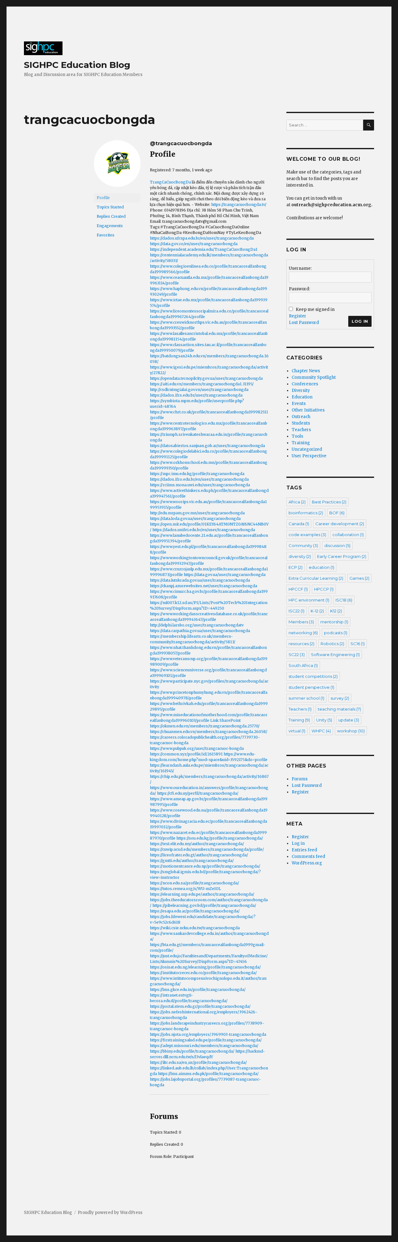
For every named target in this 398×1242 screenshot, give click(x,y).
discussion (337, 545)
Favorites (105, 235)
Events (299, 403)
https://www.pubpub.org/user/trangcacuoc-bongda (197, 748)
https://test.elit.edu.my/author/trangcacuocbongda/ (197, 843)
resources (301, 643)
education (321, 567)
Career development (339, 523)
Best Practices (329, 501)
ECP (296, 567)
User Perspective (309, 456)
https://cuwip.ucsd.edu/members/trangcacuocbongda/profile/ (207, 849)
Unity (324, 719)
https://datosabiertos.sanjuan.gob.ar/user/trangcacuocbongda (207, 445)
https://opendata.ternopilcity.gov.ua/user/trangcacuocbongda (206, 378)
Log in (298, 843)
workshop (351, 730)
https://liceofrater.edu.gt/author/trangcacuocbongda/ (199, 855)
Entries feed (304, 850)
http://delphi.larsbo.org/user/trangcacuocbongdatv (197, 625)
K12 (336, 610)
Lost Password (304, 322)
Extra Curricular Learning (316, 578)
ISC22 (296, 610)
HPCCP (324, 589)
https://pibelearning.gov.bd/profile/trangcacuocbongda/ (204, 905)
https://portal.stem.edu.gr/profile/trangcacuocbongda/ (200, 1006)
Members (301, 621)
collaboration (348, 534)
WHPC (321, 730)
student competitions (313, 676)
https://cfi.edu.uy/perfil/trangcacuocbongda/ (197, 793)
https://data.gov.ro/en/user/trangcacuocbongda (194, 243)
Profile (103, 197)
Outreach (301, 416)
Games (359, 578)
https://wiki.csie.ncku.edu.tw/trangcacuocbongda (195, 928)
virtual (297, 730)
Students (301, 423)
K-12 (317, 610)
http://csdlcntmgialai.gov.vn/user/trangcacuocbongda (199, 389)
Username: (300, 268)
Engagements (110, 225)
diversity (300, 556)
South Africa (303, 665)
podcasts (335, 632)
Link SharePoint (225, 720)
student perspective (311, 687)
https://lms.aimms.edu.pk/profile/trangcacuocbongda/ (208, 1073)
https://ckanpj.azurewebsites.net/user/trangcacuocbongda (203, 585)
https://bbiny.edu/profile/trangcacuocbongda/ (192, 1051)
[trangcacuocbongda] (117, 166)
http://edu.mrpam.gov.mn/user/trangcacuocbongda (197, 513)
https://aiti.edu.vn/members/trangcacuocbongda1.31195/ (202, 384)
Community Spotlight (314, 377)
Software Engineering (335, 654)
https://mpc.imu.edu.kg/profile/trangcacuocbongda (197, 473)
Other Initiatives (308, 410)
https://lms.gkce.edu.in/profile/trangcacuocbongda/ (198, 989)
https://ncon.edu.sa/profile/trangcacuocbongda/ (194, 883)
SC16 (357, 643)
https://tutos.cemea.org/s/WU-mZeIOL (185, 888)
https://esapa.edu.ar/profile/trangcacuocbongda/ (195, 911)
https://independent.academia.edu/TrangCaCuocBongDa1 (203, 249)
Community (303, 545)
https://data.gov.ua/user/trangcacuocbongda (225, 574)
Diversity (301, 390)
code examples (307, 534)
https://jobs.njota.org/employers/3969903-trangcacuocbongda (208, 1034)
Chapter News (306, 371)
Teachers (301, 429)
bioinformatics (306, 512)
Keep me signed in (315, 309)
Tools (297, 436)
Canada (299, 523)
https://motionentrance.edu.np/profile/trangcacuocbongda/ (205, 866)
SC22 (297, 654)
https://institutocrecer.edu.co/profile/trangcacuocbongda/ (203, 972)
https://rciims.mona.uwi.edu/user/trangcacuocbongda (200, 485)
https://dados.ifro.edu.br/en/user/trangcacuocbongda (199, 479)
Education (302, 397)
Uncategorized (307, 449)
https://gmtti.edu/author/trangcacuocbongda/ (192, 860)
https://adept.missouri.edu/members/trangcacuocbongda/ (204, 1045)
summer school (306, 698)
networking (303, 632)
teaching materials (339, 709)
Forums (300, 779)
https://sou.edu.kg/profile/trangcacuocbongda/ (219, 838)
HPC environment (309, 599)
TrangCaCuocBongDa (170, 182)
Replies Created (111, 216)
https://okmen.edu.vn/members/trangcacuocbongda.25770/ (205, 726)
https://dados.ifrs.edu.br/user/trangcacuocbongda (196, 395)
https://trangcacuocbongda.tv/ (238, 204)
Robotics (332, 643)
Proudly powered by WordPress (110, 1212)
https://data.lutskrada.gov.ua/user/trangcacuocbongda (200, 580)
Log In (360, 321)
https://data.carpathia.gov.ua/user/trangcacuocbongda (200, 630)
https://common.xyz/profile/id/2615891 (186, 754)
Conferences (305, 384)
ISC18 (344, 599)
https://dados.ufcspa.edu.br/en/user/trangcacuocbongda (202, 238)
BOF (337, 512)
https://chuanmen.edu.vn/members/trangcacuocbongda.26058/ (208, 731)
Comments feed (308, 856)
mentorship (334, 621)
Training (301, 442)
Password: (299, 289)
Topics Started (110, 207)
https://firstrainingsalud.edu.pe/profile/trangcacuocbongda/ (206, 1040)
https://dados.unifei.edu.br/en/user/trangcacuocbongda (203, 529)
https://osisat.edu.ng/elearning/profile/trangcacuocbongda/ (205, 967)
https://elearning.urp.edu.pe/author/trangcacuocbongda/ (202, 894)
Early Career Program (341, 556)
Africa (297, 501)
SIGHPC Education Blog (77, 64)
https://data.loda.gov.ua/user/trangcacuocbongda (195, 518)
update (348, 719)
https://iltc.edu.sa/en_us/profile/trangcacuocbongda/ (198, 1062)
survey (340, 698)
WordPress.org (307, 863)
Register (297, 316)
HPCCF (298, 589)
